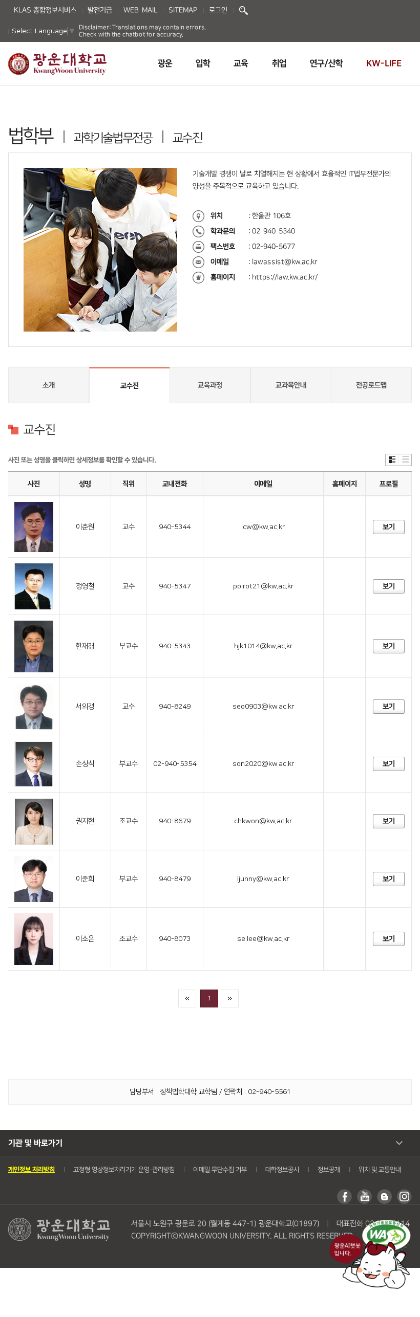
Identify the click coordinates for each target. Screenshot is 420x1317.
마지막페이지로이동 (230, 998)
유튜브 (364, 1196)
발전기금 (100, 10)
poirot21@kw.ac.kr (263, 586)
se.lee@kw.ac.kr (263, 939)
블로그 (384, 1196)
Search (243, 10)
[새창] (386, 1225)
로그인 (218, 10)
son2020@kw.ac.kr (263, 764)
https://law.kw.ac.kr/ (285, 277)
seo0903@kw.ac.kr (263, 707)
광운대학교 (57, 64)
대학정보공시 (282, 1169)
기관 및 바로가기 (35, 1143)
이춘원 (85, 527)
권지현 (85, 821)
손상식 (85, 764)
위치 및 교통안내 (380, 1169)
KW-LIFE (384, 63)
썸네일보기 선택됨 (392, 460)
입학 (203, 63)
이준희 (85, 879)
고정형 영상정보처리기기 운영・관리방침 (124, 1169)
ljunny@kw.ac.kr (263, 879)
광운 (165, 63)
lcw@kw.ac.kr (263, 527)
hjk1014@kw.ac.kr (263, 646)
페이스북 (344, 1196)
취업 (279, 63)
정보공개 (329, 1169)
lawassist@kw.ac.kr (284, 262)
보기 (388, 527)
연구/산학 (326, 63)
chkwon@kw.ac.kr (263, 821)
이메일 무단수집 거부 (220, 1169)
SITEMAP (183, 10)
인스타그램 (404, 1196)
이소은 (85, 939)
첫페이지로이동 (187, 998)
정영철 (85, 586)
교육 (241, 63)
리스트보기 (404, 460)
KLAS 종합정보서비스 (45, 10)
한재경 (85, 646)
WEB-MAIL (140, 10)
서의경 (85, 707)
